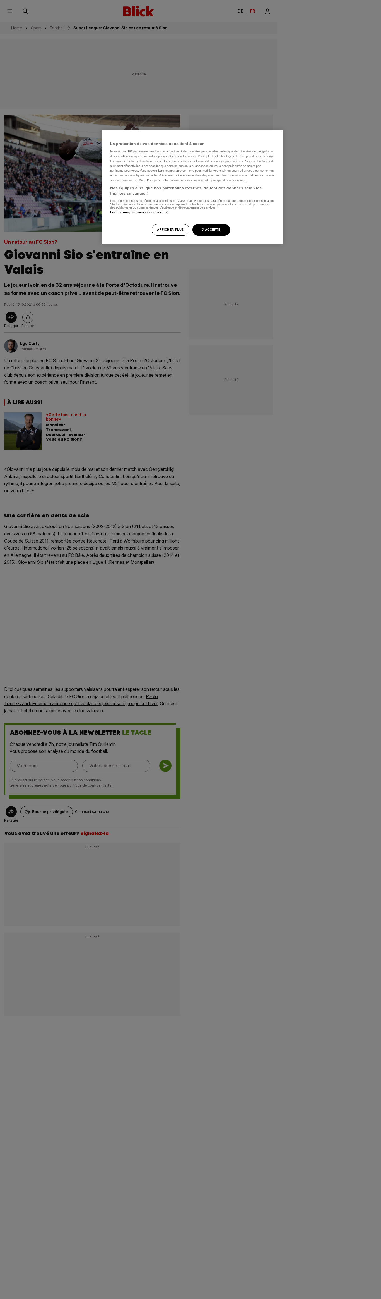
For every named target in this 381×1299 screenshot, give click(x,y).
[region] (192, 187)
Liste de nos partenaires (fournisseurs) (139, 212)
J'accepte (211, 229)
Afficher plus (170, 229)
